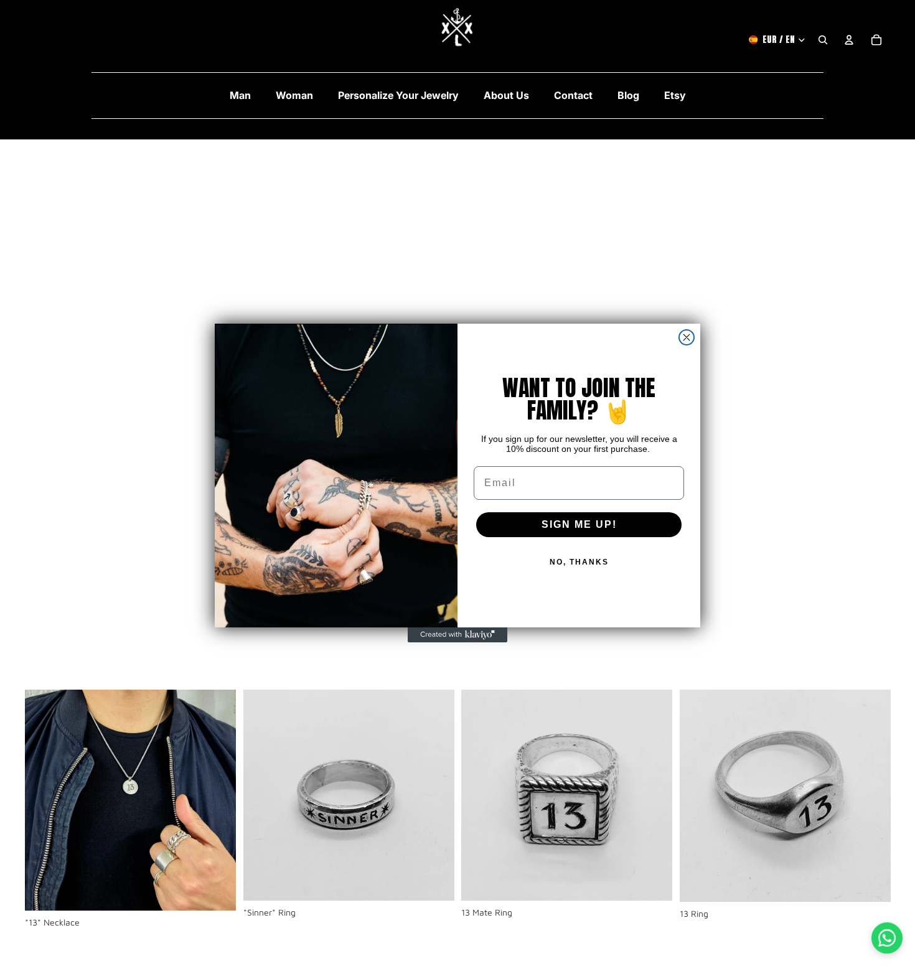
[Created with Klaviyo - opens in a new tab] (457, 634)
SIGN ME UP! (579, 524)
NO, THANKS (579, 562)
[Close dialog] (686, 337)
